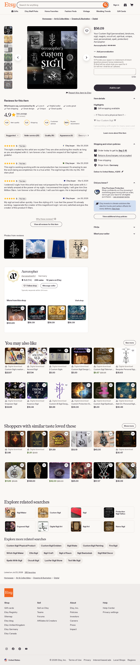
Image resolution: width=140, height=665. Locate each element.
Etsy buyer (70, 146)
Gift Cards (121, 11)
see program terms (121, 197)
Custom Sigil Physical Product (22, 546)
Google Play (34, 643)
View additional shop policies (115, 216)
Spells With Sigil (16, 561)
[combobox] (59, 5)
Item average (21, 114)
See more (130, 343)
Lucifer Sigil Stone (55, 561)
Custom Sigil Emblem (52, 546)
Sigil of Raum (66, 554)
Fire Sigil (114, 546)
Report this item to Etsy (79, 92)
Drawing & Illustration (81, 19)
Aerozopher (29, 271)
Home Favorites (51, 11)
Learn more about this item (114, 133)
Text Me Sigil (75, 561)
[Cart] (132, 5)
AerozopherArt (100, 45)
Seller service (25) (31, 135)
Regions (132, 660)
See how (116, 209)
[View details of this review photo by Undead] (78, 249)
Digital (95, 19)
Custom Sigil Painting (94, 546)
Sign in (116, 5)
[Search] (105, 5)
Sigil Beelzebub (86, 554)
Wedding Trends (103, 11)
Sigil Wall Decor (106, 554)
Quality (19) (49, 135)
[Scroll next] (88, 135)
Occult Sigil (34, 561)
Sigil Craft (50, 554)
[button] (49, 285)
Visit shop (79, 300)
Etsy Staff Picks (31, 11)
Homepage (47, 19)
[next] (84, 249)
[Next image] (86, 57)
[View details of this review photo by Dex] (13, 249)
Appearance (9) (66, 135)
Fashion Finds (71, 11)
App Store (13, 643)
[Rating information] (22, 280)
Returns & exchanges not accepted (115, 155)
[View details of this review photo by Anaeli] (57, 249)
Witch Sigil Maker (16, 554)
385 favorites (30, 572)
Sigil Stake (73, 546)
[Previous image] (18, 57)
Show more (129, 426)
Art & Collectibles (61, 19)
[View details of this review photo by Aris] (35, 249)
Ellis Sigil (34, 554)
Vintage (86, 11)
